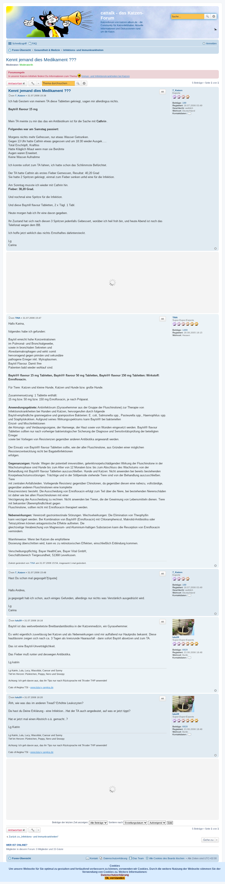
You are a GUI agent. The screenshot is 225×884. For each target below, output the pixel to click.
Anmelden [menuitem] (211, 43)
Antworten (15, 83)
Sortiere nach (116, 822)
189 (184, 103)
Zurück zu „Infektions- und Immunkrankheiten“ (33, 836)
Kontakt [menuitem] (94, 858)
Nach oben (215, 248)
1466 (185, 330)
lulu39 (175, 637)
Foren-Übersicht (21, 858)
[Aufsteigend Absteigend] (157, 822)
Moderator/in (26, 64)
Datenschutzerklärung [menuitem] (115, 858)
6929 (185, 650)
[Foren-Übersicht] (54, 22)
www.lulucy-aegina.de (41, 687)
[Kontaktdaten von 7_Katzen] (189, 113)
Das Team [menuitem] (138, 858)
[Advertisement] (112, 282)
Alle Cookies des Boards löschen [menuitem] (166, 858)
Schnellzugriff (19, 43)
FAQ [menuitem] (34, 43)
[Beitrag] (9, 95)
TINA (175, 317)
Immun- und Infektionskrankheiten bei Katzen (106, 76)
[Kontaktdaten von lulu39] (189, 657)
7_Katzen (177, 90)
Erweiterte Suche (214, 16)
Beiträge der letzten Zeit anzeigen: (70, 822)
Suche (207, 16)
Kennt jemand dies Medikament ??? (41, 59)
